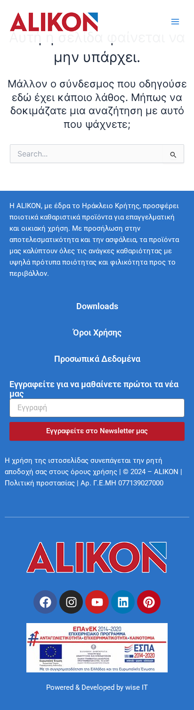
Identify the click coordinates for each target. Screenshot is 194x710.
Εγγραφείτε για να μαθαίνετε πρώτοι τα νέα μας (93, 389)
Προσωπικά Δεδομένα (97, 359)
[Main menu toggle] (175, 21)
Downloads (97, 306)
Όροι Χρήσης (97, 332)
